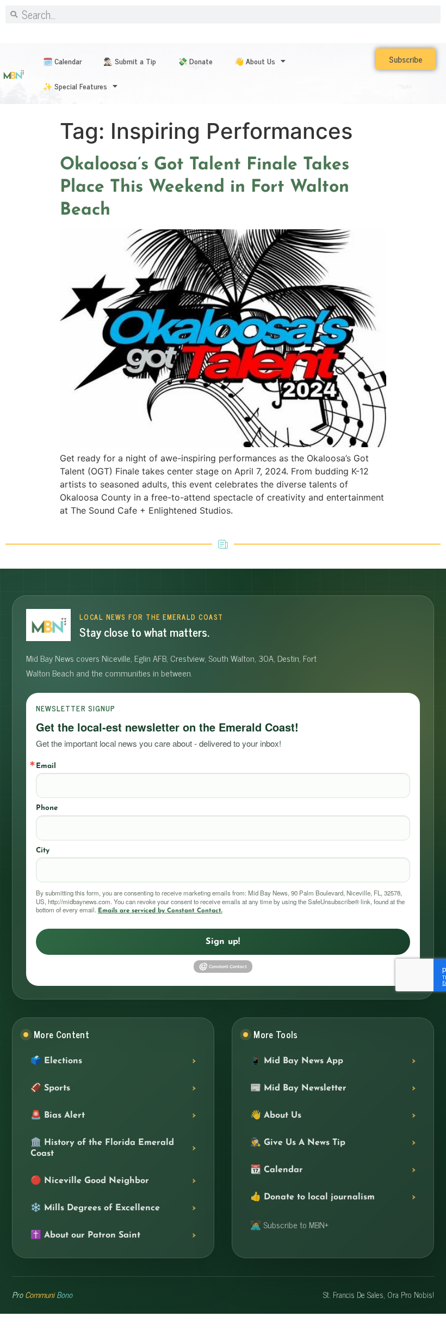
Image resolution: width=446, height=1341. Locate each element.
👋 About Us (254, 60)
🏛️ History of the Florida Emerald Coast (102, 1148)
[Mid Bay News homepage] (48, 625)
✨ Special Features (75, 86)
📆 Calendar (276, 1170)
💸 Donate (195, 60)
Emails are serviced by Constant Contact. (160, 910)
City (42, 850)
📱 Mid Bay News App (296, 1061)
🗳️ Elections (56, 1061)
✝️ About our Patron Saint (85, 1235)
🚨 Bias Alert (57, 1115)
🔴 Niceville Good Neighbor (89, 1181)
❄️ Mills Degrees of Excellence (95, 1208)
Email (46, 766)
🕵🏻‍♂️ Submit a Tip (129, 60)
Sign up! (223, 941)
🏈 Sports (50, 1088)
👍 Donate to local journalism (312, 1197)
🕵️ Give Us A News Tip (297, 1142)
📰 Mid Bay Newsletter (298, 1088)
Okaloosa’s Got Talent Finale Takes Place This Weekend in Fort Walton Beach (204, 187)
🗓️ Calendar (62, 60)
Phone (47, 808)
